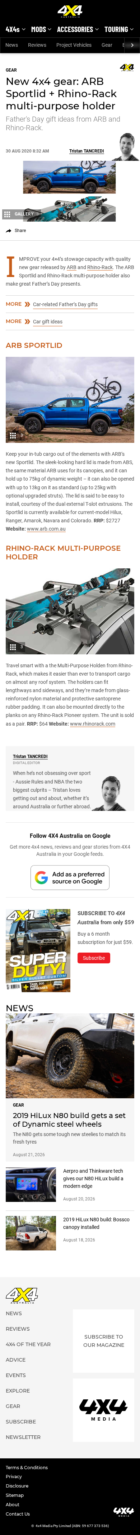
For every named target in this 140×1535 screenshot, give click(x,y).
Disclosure (17, 1486)
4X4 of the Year (28, 1344)
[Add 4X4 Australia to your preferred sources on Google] (70, 877)
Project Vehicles (74, 45)
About (12, 1504)
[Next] (132, 45)
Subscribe (21, 1421)
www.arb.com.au (46, 529)
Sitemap (15, 1495)
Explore (18, 1391)
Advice (15, 1360)
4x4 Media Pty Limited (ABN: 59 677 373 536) (72, 1526)
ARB (71, 267)
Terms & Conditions (27, 1467)
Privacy (14, 1476)
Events (16, 1375)
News (11, 45)
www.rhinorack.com (92, 724)
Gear (107, 45)
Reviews (37, 45)
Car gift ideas (47, 321)
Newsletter (23, 1437)
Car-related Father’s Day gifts (65, 304)
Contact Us (18, 1514)
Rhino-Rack (100, 267)
